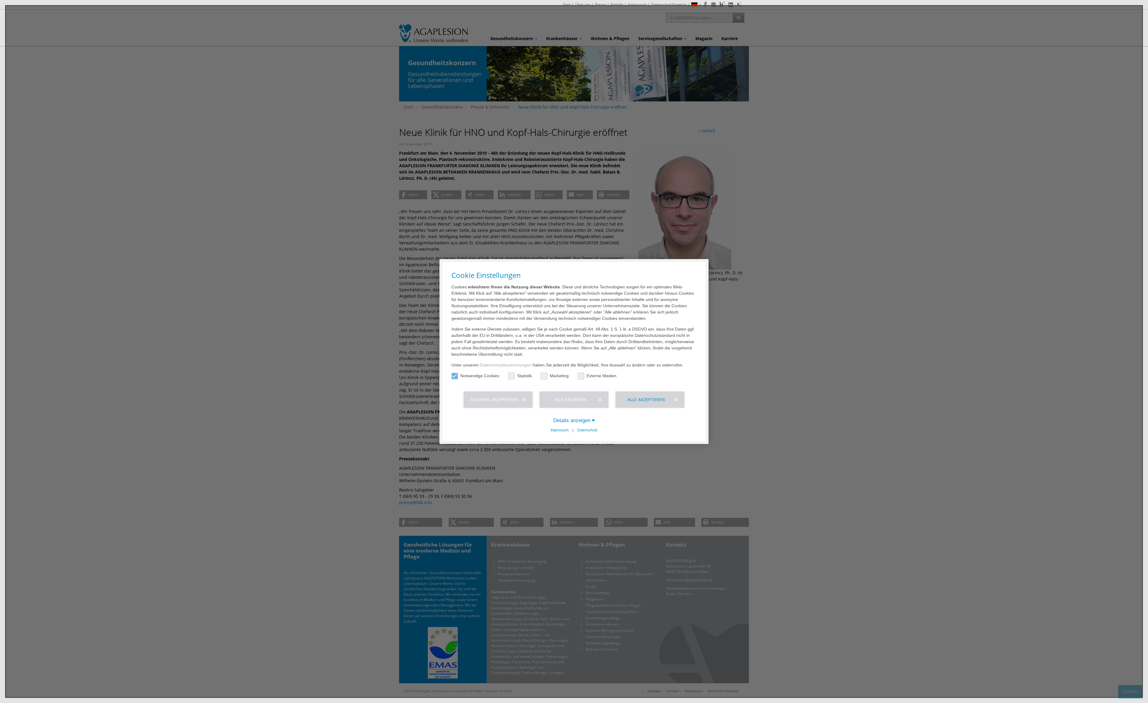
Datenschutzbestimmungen (506, 365)
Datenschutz (587, 430)
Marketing (559, 375)
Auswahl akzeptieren (494, 399)
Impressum (560, 430)
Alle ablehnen (570, 399)
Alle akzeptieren (646, 399)
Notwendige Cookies (479, 375)
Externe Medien (601, 375)
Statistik (524, 375)
